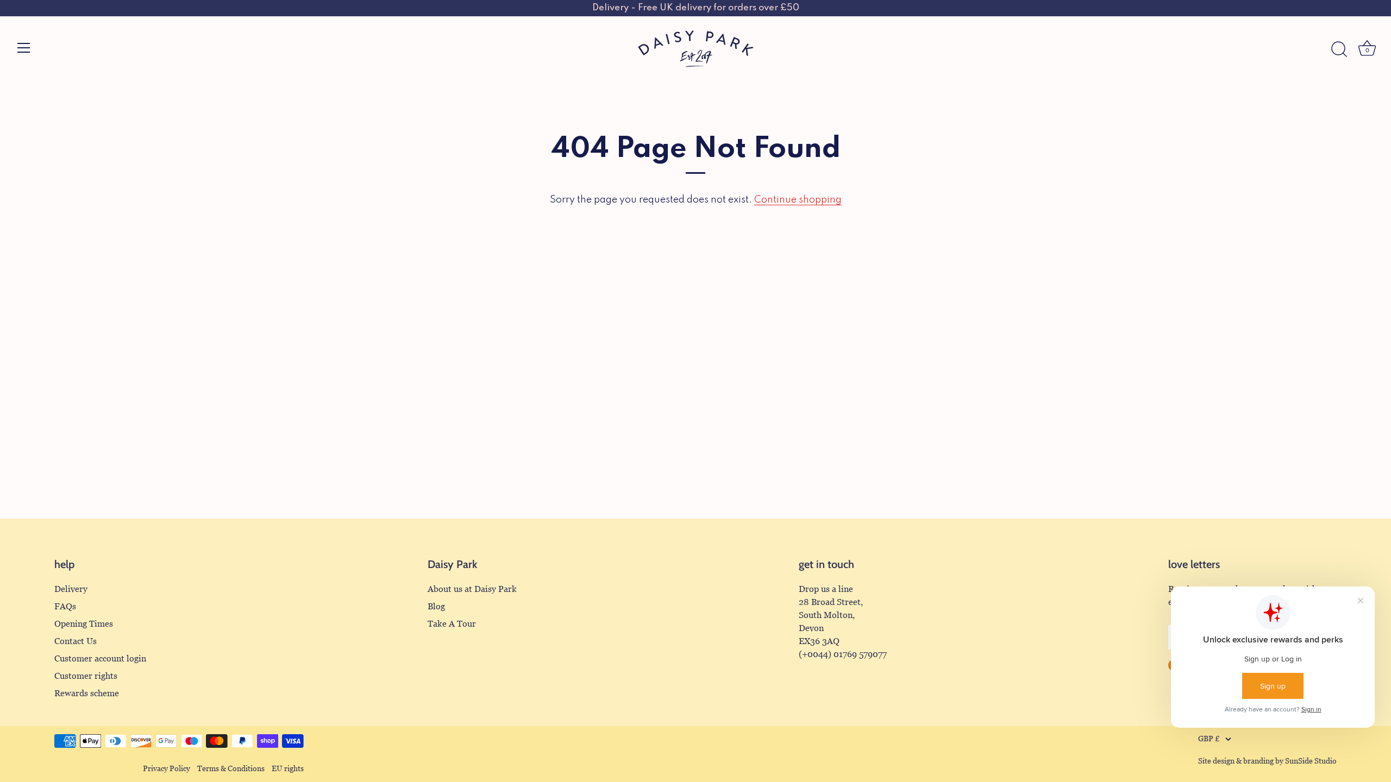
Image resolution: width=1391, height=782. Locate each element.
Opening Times (83, 624)
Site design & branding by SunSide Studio (1267, 761)
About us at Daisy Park (472, 589)
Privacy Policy (166, 769)
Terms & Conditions (231, 769)
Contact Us (75, 641)
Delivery (70, 589)
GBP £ (1209, 739)
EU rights (288, 769)
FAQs (65, 606)
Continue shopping (798, 200)
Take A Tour (452, 624)
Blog (436, 606)
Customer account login (100, 658)
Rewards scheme (86, 693)
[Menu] (24, 48)
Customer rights (85, 676)
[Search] (1339, 49)
